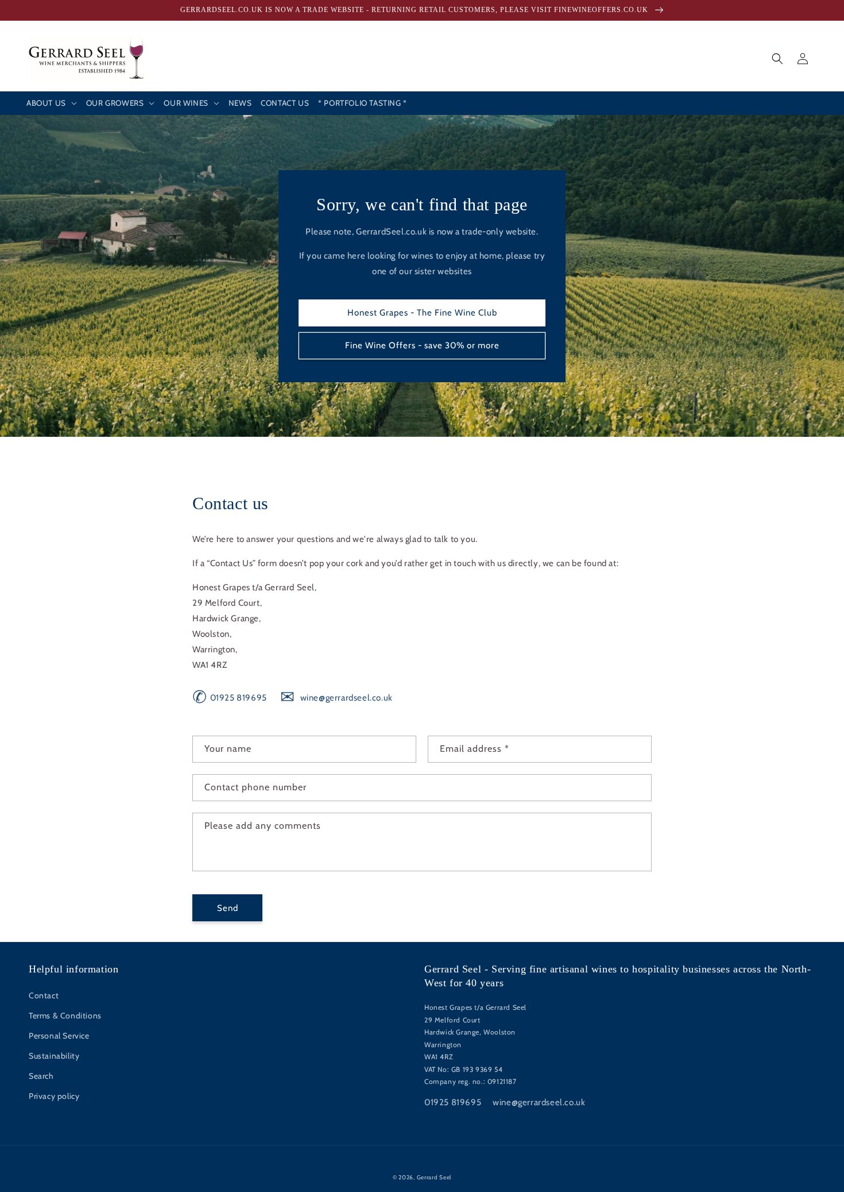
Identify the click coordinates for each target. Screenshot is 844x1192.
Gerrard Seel (434, 1177)
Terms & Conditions (65, 1015)
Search (41, 1076)
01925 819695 (229, 698)
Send (227, 908)
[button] (52, 103)
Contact (44, 995)
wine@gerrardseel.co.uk (336, 698)
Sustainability (54, 1056)
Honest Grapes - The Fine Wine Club (422, 312)
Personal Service (59, 1035)
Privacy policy (54, 1096)
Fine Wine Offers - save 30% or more (422, 345)
